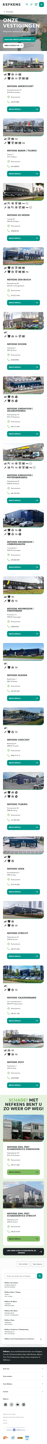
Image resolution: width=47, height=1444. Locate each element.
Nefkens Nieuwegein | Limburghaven (20, 543)
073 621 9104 (15, 295)
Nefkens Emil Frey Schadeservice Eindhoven (23, 1148)
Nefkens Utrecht (17, 933)
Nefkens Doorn (17, 344)
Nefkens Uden (15, 868)
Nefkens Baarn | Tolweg (22, 150)
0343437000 (15, 360)
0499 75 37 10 (15, 755)
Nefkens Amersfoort (20, 86)
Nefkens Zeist (15, 1062)
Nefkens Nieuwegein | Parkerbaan (20, 609)
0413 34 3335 (15, 884)
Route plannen (15, 97)
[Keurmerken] (6, 1438)
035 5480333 (15, 166)
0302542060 (15, 1078)
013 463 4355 (15, 820)
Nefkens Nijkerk (17, 675)
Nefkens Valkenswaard (21, 997)
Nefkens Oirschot (18, 739)
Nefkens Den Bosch (19, 279)
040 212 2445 (15, 426)
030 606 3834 (15, 560)
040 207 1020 (15, 1013)
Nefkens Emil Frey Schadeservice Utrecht (21, 1214)
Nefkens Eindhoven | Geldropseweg (20, 409)
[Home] (11, 4)
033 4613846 (15, 102)
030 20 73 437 (15, 1232)
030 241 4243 (15, 949)
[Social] (5, 1404)
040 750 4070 (15, 493)
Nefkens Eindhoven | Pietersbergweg (20, 476)
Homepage (9, 12)
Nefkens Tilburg (17, 804)
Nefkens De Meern (18, 215)
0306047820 (15, 627)
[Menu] (41, 4)
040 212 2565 (15, 1165)
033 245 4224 (15, 691)
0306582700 (15, 231)
